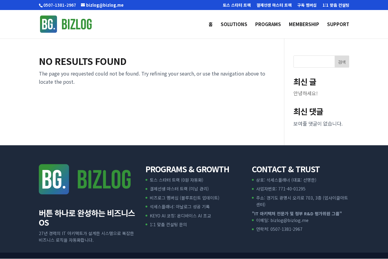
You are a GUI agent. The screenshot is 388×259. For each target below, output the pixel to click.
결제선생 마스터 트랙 (274, 5)
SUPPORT (338, 24)
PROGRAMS (268, 24)
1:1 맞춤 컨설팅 (336, 5)
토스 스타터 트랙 (237, 5)
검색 (342, 62)
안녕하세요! (305, 93)
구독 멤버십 (307, 5)
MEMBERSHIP (304, 24)
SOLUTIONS (234, 24)
